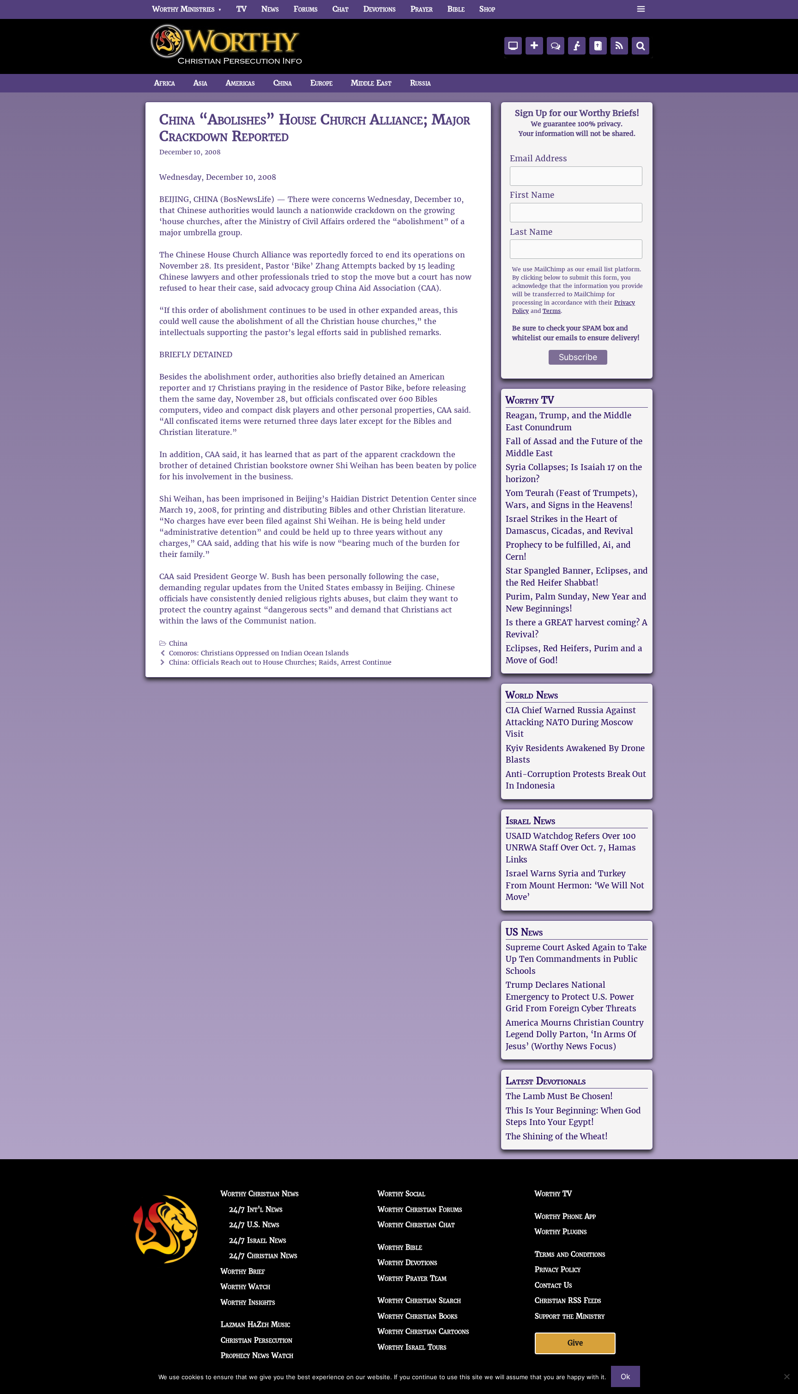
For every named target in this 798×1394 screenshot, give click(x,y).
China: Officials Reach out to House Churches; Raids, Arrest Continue (280, 662)
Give (575, 1343)
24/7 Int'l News (256, 1209)
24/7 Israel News (257, 1240)
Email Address (538, 158)
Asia (200, 83)
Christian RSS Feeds (568, 1300)
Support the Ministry (570, 1316)
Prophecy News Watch (257, 1355)
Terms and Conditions (570, 1254)
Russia (420, 83)
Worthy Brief (243, 1271)
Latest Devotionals (546, 1081)
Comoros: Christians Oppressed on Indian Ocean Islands (259, 653)
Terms (552, 310)
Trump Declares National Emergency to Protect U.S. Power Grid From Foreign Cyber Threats (571, 997)
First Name (532, 195)
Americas (240, 83)
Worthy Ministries (183, 9)
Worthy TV (530, 400)
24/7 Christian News (263, 1255)
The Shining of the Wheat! (557, 1136)
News (270, 9)
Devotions (379, 9)
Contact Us (553, 1285)
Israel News (530, 821)
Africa (164, 83)
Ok (625, 1376)
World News (532, 695)
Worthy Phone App (565, 1216)
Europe (321, 83)
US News (524, 932)
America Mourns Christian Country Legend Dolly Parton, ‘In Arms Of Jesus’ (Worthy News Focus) (575, 1035)
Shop (487, 9)
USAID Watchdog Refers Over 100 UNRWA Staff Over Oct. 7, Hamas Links (571, 848)
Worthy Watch (245, 1286)
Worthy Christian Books (418, 1316)
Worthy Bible (400, 1247)
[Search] (640, 46)
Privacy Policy (557, 1269)
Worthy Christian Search (419, 1300)
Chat (340, 9)
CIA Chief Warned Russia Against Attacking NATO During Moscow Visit (571, 722)
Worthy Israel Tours (412, 1347)
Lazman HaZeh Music (255, 1324)
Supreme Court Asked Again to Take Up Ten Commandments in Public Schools (576, 959)
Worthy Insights (248, 1302)
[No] (786, 1376)
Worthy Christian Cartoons (423, 1331)
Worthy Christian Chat (416, 1224)
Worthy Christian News (260, 1193)
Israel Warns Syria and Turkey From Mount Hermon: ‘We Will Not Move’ (575, 885)
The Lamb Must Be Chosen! (559, 1096)
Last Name (531, 232)
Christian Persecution (256, 1340)
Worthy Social (401, 1193)
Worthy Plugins (561, 1231)
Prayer (422, 9)
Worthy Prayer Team (412, 1278)
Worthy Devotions (407, 1262)
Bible (456, 9)
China (282, 83)
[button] (641, 9)
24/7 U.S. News (254, 1224)
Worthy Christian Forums (420, 1209)
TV (241, 9)
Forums (306, 9)
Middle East (371, 83)
